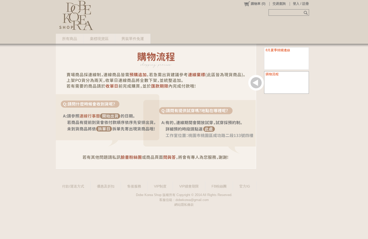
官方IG (244, 186)
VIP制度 (160, 186)
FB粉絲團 (219, 186)
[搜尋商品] (306, 12)
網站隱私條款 (184, 204)
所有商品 (69, 38)
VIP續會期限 (189, 186)
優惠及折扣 (105, 186)
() (258, 4)
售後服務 (134, 186)
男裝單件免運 (132, 38)
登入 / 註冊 (301, 4)
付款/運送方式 (73, 186)
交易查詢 (279, 4)
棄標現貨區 (99, 38)
